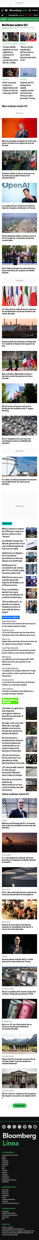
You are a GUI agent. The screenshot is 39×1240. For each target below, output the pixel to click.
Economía (5, 1190)
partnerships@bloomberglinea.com (13, 1229)
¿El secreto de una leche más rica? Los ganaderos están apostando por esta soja (13, 759)
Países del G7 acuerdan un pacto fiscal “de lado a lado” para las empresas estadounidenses (18, 1061)
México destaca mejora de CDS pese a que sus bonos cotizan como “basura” (13, 532)
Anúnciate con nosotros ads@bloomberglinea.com (18, 1231)
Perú (3, 1168)
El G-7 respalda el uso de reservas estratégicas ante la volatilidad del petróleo (16, 441)
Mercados (5, 1192)
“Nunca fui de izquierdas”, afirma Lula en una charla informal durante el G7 (28, 53)
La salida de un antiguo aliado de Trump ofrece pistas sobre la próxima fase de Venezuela (19, 673)
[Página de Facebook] (4, 1127)
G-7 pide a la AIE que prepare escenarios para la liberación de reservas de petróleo (19, 481)
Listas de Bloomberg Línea (10, 1203)
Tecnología (5, 1217)
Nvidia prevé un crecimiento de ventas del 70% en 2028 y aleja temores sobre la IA (13, 569)
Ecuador (4, 1170)
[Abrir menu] (2, 10)
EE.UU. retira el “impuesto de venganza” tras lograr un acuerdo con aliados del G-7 (19, 1095)
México (4, 1159)
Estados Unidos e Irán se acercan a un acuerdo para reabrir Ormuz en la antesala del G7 (18, 175)
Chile (3, 1166)
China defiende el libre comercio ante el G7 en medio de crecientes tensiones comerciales (19, 238)
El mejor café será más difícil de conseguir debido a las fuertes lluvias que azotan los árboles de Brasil (12, 728)
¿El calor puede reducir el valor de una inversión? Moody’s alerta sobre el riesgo (13, 771)
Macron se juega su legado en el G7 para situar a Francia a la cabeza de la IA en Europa (19, 143)
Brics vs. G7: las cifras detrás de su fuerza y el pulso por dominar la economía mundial (17, 1026)
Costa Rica (5, 1176)
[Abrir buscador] (29, 10)
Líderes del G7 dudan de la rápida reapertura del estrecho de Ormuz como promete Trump (27, 90)
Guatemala (5, 1182)
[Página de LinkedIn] (24, 1127)
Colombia (5, 1163)
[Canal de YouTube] (14, 1127)
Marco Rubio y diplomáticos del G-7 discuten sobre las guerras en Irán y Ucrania (17, 376)
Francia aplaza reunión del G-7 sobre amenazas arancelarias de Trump (17, 960)
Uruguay (4, 1174)
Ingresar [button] (35, 10)
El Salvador (5, 1178)
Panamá (4, 1172)
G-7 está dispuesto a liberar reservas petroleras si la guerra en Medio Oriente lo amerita (19, 860)
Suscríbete (5, 1211)
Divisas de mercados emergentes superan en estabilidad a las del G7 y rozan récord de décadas (17, 927)
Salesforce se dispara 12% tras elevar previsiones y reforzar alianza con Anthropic (12, 557)
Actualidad (5, 1195)
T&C (3, 1219)
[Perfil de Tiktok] (30, 1127)
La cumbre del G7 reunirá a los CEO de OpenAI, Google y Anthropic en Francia (19, 207)
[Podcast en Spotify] (35, 1127)
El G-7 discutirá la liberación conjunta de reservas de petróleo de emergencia (19, 893)
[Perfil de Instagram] (19, 1127)
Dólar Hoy (5, 1194)
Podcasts (5, 1201)
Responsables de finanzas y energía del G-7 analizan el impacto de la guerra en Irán (19, 343)
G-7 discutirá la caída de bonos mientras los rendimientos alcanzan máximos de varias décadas (19, 311)
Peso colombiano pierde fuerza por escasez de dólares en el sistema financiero (12, 593)
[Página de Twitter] (9, 1127)
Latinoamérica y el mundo (10, 1155)
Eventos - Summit (7, 1227)
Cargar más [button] (19, 1106)
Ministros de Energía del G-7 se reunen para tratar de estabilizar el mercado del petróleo (19, 825)
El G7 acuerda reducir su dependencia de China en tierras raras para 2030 (10, 87)
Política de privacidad (8, 1213)
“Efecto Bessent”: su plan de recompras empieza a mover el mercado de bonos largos (12, 606)
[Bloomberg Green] (19, 701)
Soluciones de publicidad (10, 1235)
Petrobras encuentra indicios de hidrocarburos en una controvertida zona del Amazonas (12, 784)
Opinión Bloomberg (11, 617)
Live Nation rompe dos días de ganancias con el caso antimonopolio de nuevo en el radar (13, 545)
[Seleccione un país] (6, 10)
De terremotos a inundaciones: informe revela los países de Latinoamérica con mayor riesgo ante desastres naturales (12, 744)
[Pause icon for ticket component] (2, 15)
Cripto (4, 1197)
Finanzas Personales (8, 1199)
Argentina (5, 1161)
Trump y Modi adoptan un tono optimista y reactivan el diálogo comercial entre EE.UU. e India (10, 55)
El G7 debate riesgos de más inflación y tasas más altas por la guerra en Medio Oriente (19, 270)
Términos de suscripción (9, 1215)
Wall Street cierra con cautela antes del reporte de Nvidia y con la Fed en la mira (13, 581)
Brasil (4, 1157)
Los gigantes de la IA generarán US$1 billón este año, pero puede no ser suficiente (18, 662)
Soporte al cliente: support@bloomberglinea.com (17, 1233)
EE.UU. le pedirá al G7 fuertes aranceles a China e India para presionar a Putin (19, 993)
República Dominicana (9, 1180)
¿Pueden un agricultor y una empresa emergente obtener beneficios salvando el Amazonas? (13, 713)
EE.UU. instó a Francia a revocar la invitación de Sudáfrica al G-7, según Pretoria (17, 408)
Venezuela (5, 1165)
